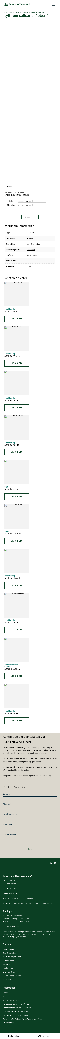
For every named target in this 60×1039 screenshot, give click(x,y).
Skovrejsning (8, 964)
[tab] (30, 217)
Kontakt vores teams (11, 1000)
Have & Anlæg (8, 949)
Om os (5, 993)
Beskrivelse (30, 217)
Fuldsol (30, 238)
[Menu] (53, 4)
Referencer (7, 979)
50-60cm (30, 232)
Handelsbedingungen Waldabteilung (17, 1015)
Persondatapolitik (9, 1023)
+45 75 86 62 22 (12, 888)
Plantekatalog (9, 12)
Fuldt (29, 266)
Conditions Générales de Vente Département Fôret (22, 1019)
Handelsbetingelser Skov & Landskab (17, 1008)
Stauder (17, 12)
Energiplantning (9, 972)
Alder (11, 201)
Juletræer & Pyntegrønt (12, 957)
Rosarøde (31, 249)
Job (4, 996)
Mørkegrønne (32, 255)
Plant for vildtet (9, 961)
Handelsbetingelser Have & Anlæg (16, 1004)
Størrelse (11, 205)
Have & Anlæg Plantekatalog (14, 976)
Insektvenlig (25, 12)
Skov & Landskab (9, 953)
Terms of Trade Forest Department (16, 1011)
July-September (33, 244)
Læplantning (8, 968)
